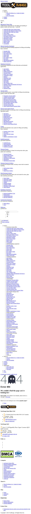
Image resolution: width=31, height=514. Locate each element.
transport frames (7, 472)
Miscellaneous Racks (8, 121)
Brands (5, 495)
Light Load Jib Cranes (8, 134)
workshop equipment (8, 465)
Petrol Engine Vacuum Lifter (10, 101)
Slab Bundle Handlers (8, 60)
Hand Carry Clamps (8, 74)
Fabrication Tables (7, 179)
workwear (5, 478)
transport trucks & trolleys (9, 473)
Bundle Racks (6, 116)
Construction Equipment (6, 199)
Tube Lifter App (10, 366)
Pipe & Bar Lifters (7, 53)
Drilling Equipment (7, 71)
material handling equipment (9, 464)
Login (4, 372)
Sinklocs (5, 76)
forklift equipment (7, 471)
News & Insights (10, 15)
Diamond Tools (7, 88)
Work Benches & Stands (6, 173)
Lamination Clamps (7, 75)
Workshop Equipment (6, 64)
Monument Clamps (7, 38)
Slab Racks (6, 113)
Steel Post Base (6, 118)
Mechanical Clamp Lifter (6, 24)
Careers (8, 14)
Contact (5, 17)
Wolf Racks (6, 159)
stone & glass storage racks (9, 468)
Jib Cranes (5, 132)
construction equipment (8, 477)
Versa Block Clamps (8, 37)
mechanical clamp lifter (8, 463)
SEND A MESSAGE (12, 374)
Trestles (5, 182)
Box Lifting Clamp (7, 57)
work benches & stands (8, 474)
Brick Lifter (6, 56)
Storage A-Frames (7, 122)
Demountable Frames (8, 155)
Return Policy (6, 500)
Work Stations (6, 187)
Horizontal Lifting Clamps (9, 36)
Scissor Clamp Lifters (8, 34)
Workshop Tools (7, 78)
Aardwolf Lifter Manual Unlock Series (12, 30)
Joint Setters (6, 69)
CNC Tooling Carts (7, 83)
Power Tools (6, 87)
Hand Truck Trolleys (8, 170)
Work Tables (6, 178)
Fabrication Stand (7, 180)
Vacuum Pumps (7, 72)
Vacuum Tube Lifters (8, 103)
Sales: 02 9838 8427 (10, 421)
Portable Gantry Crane (8, 131)
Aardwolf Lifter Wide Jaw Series (10, 32)
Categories (5, 493)
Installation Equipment (6, 189)
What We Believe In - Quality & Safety (15, 13)
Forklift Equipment (5, 139)
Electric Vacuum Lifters (8, 98)
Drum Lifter (6, 55)
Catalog (5, 18)
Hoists (4, 135)
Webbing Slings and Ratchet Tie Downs (12, 84)
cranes (4, 469)
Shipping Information (8, 502)
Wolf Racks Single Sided (9, 160)
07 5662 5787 (6, 436)
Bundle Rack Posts (7, 117)
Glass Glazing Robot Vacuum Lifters (11, 106)
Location (5, 362)
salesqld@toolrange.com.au (9, 434)
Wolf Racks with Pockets (9, 158)
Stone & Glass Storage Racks (7, 108)
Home (4, 403)
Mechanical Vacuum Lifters (9, 99)
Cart (4, 370)
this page (8, 397)
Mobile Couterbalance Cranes (10, 136)
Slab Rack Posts (7, 115)
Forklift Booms (6, 142)
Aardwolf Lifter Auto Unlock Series (11, 29)
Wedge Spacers (6, 79)
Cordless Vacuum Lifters (9, 97)
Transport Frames (5, 149)
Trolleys (5, 169)
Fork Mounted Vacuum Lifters (10, 102)
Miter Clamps (6, 70)
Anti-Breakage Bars (8, 196)
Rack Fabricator (10, 368)
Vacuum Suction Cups (8, 105)
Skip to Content (4, 1)
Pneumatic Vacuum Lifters (9, 95)
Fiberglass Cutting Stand (9, 186)
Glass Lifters (6, 33)
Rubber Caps (6, 120)
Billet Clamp (6, 42)
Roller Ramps (6, 194)
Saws (4, 204)
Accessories (6, 43)
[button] (3, 20)
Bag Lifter (5, 59)
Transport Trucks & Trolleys (7, 163)
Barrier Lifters (6, 41)
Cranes (2, 126)
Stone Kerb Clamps (7, 39)
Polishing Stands (7, 183)
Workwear (3, 207)
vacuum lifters (6, 467)
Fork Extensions (7, 144)
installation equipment (8, 476)
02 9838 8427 (4, 374)
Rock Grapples (6, 52)
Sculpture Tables (7, 184)
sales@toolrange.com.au (10, 419)
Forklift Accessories (7, 146)
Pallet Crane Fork (7, 61)
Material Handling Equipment (7, 46)
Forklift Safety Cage (8, 145)
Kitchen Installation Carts (9, 193)
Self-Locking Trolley (8, 168)
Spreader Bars (6, 51)
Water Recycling (7, 85)
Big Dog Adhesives (7, 197)
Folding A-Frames (7, 156)
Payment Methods (7, 503)
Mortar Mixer (6, 203)
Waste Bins (6, 80)
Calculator (8, 369)
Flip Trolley (6, 82)
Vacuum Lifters (4, 90)
